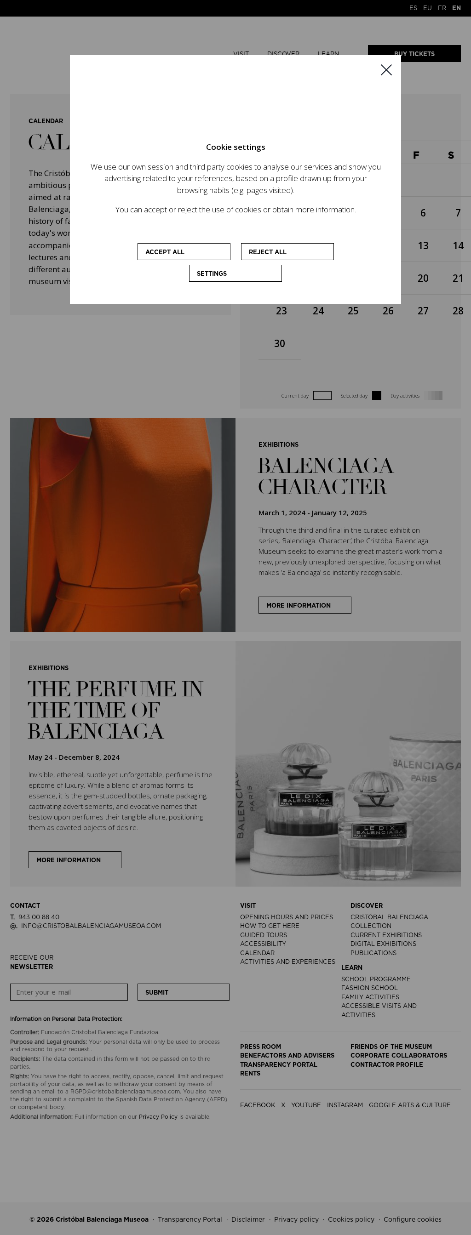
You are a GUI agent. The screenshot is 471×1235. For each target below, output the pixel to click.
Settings (212, 274)
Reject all (268, 253)
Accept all (164, 253)
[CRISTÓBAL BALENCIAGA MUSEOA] (235, 106)
